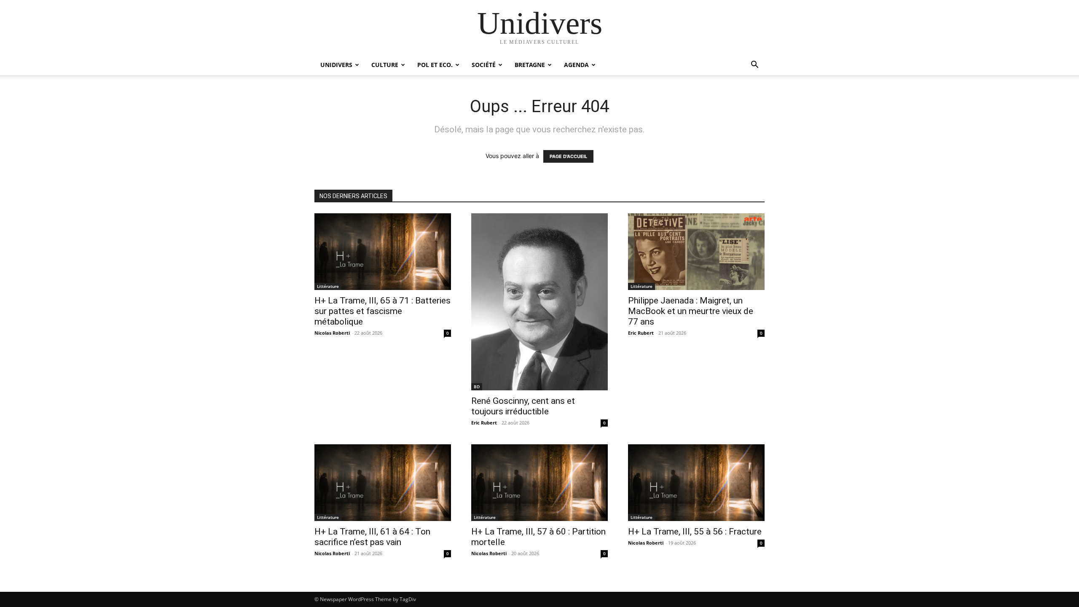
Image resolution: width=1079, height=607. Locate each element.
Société (484, 65)
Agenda (576, 65)
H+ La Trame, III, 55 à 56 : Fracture (695, 531)
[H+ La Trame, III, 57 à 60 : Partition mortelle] (539, 482)
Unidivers (336, 65)
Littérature (328, 286)
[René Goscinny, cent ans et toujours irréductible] (539, 301)
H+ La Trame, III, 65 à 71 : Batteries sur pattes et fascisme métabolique (382, 311)
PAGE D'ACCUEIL (568, 156)
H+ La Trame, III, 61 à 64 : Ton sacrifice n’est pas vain (372, 536)
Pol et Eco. (435, 65)
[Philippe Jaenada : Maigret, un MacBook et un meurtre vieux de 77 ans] (696, 251)
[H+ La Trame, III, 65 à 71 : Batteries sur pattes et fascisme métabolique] (382, 251)
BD (477, 386)
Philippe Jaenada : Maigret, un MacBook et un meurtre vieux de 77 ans (690, 311)
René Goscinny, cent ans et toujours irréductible (523, 406)
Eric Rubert (484, 422)
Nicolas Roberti (332, 333)
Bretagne (530, 65)
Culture (384, 65)
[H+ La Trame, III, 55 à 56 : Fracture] (696, 482)
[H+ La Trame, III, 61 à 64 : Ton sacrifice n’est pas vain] (382, 482)
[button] (754, 66)
